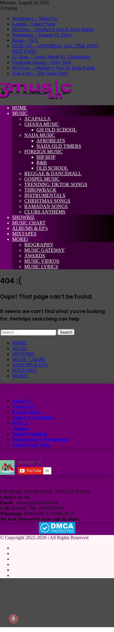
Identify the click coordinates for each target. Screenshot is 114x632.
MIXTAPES (24, 233)
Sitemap (20, 428)
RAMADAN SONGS (46, 206)
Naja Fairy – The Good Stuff (40, 73)
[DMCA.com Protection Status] (57, 532)
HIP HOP (45, 157)
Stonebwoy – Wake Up (34, 18)
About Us (22, 401)
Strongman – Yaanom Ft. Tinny (42, 34)
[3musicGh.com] (36, 97)
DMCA (20, 422)
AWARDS (34, 255)
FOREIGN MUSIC (43, 151)
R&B (41, 162)
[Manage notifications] (13, 618)
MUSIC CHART (29, 222)
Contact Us (23, 406)
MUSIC (20, 113)
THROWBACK (40, 190)
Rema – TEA (25, 40)
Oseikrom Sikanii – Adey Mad (41, 62)
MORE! (20, 239)
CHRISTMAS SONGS (47, 200)
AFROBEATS (50, 140)
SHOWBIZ (23, 217)
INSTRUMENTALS (44, 195)
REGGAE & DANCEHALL (52, 173)
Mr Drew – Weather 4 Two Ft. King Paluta (53, 67)
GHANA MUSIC (41, 124)
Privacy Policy (27, 412)
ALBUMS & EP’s (30, 228)
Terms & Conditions (33, 417)
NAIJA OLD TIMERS (58, 146)
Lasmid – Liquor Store (34, 23)
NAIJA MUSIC (39, 135)
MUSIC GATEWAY (44, 250)
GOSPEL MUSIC (42, 179)
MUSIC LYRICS (41, 266)
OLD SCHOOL (52, 168)
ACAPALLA (37, 118)
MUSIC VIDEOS (41, 261)
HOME (19, 107)
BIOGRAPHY (39, 244)
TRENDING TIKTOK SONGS (55, 184)
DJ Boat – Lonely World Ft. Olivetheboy (51, 56)
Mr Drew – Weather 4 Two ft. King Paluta (53, 29)
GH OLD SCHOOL (56, 129)
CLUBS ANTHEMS (44, 211)
